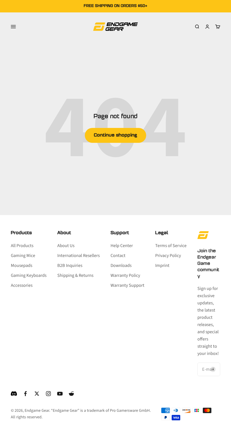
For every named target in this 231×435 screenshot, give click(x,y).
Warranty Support (127, 285)
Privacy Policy (168, 255)
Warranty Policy (125, 275)
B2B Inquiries (69, 265)
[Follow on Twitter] (37, 394)
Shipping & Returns (75, 275)
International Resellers (78, 255)
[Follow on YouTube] (60, 394)
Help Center (122, 246)
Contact (118, 255)
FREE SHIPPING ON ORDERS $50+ (115, 6)
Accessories (21, 285)
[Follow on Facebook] (25, 394)
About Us (65, 246)
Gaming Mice (23, 255)
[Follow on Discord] (14, 394)
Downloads (121, 265)
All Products (22, 246)
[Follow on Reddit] (71, 394)
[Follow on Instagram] (48, 394)
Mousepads (21, 265)
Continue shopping (115, 135)
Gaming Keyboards (28, 275)
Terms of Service (171, 246)
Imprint (162, 265)
